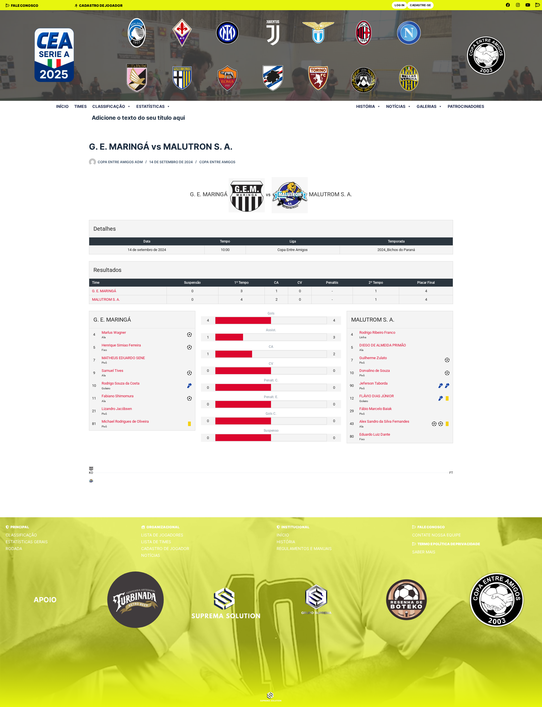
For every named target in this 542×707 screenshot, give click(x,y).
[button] (17, 527)
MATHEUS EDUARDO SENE (123, 358)
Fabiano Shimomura (118, 396)
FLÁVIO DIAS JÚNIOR (376, 396)
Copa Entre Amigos (217, 162)
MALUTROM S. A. (106, 299)
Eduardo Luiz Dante (374, 434)
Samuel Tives (112, 370)
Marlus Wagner (114, 332)
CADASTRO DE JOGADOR (165, 548)
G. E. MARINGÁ (104, 291)
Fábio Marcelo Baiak (375, 409)
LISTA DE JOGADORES (162, 535)
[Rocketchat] (538, 5)
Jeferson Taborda (373, 383)
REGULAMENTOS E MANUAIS (304, 548)
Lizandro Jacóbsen (117, 409)
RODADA (14, 548)
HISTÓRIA (365, 106)
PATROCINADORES (466, 106)
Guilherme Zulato (373, 358)
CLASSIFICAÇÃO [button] (108, 106)
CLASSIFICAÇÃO (21, 535)
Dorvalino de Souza (374, 370)
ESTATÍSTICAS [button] (150, 106)
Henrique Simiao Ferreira (121, 345)
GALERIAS (426, 106)
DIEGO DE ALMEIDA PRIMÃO (382, 345)
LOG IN (399, 5)
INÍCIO (62, 106)
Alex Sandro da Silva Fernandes (384, 421)
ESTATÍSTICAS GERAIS (27, 541)
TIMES (80, 106)
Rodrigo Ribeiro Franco (377, 332)
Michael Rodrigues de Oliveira (125, 421)
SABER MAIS (423, 551)
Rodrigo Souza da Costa (120, 383)
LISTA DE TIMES (156, 541)
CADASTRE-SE (420, 5)
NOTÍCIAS (395, 106)
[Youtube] (528, 5)
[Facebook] (508, 5)
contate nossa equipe (436, 535)
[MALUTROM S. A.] (91, 480)
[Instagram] (518, 5)
